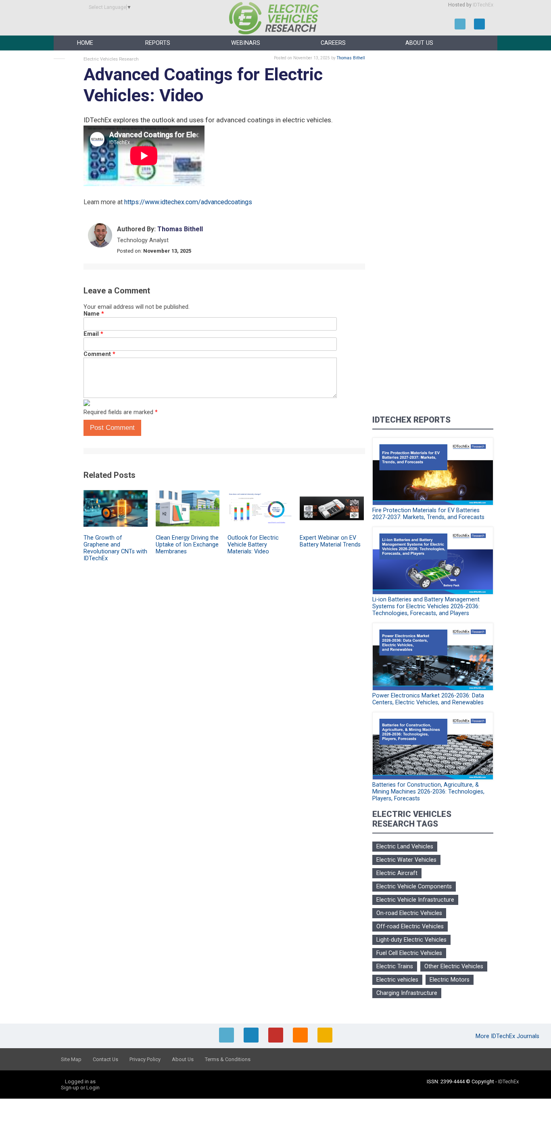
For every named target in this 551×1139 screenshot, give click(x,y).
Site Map (71, 1059)
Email (93, 334)
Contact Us (105, 1059)
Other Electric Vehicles (453, 966)
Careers (333, 43)
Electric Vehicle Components (414, 886)
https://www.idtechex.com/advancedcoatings (188, 202)
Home (85, 43)
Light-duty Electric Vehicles (411, 939)
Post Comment (112, 427)
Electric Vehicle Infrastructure (415, 899)
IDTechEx (483, 5)
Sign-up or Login (80, 1088)
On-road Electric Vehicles (409, 913)
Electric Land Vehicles (404, 846)
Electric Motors (450, 979)
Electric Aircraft (396, 873)
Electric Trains (394, 966)
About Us (419, 43)
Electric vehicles (397, 979)
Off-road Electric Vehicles (410, 926)
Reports (157, 43)
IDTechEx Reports (411, 420)
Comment (99, 354)
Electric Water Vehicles (406, 859)
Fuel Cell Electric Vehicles (409, 953)
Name (93, 313)
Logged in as (80, 1081)
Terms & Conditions (227, 1059)
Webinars (245, 43)
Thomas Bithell (351, 58)
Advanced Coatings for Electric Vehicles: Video (203, 85)
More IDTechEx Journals (508, 1036)
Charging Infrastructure (406, 993)
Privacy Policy (145, 1059)
